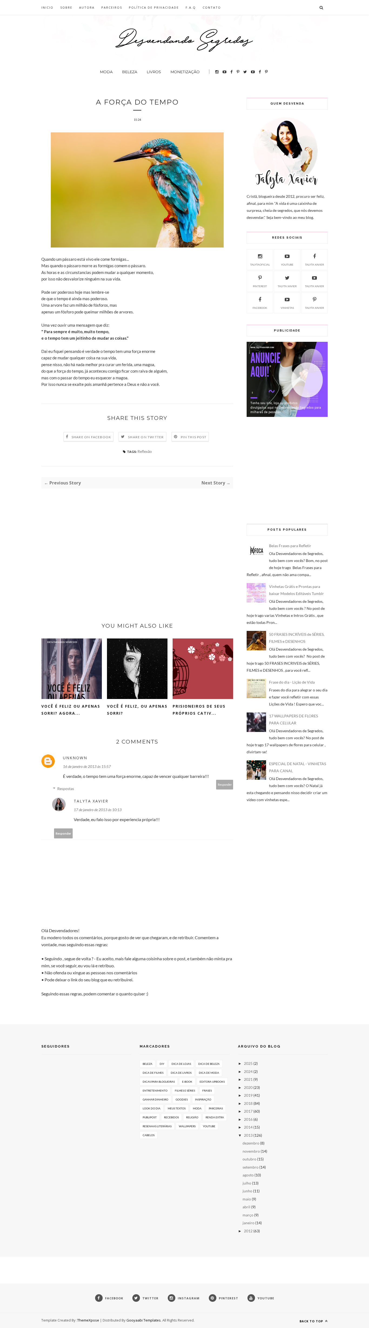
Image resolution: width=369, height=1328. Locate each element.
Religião (192, 1117)
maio (247, 1199)
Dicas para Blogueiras (159, 1081)
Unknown (75, 757)
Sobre (66, 7)
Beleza (129, 71)
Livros (154, 71)
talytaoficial (260, 264)
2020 (248, 1087)
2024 (248, 1071)
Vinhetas (287, 307)
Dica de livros (181, 1072)
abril (246, 1207)
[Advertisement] (137, 546)
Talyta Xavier (91, 801)
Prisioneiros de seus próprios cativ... (199, 710)
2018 (248, 1103)
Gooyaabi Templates (143, 1320)
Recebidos (171, 1117)
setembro (251, 1167)
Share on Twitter (146, 437)
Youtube (287, 264)
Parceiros (111, 7)
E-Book (187, 1081)
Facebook (260, 307)
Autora (87, 7)
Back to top (312, 1321)
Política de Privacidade (154, 7)
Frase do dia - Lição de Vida (292, 682)
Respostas (65, 788)
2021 (248, 1079)
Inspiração (203, 1099)
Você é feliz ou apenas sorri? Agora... (70, 710)
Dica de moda (209, 1072)
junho (247, 1191)
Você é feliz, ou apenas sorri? (137, 710)
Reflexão (144, 451)
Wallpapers (187, 1126)
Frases (207, 1090)
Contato (212, 7)
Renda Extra (215, 1117)
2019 (248, 1095)
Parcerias (216, 1108)
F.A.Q (191, 7)
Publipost (150, 1117)
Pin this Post (194, 437)
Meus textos (177, 1108)
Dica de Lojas (181, 1063)
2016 (248, 1119)
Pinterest (260, 286)
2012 (248, 1231)
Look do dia (151, 1108)
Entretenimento (155, 1090)
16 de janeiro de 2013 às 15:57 (87, 766)
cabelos (149, 1135)
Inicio (47, 7)
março (248, 1215)
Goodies (182, 1099)
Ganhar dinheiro (155, 1099)
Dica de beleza (209, 1063)
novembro (251, 1151)
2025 (248, 1063)
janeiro (248, 1222)
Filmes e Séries (185, 1090)
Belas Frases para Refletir (290, 545)
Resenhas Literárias (157, 1126)
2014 (248, 1127)
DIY (162, 1063)
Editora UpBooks (212, 1081)
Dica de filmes (153, 1072)
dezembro (251, 1143)
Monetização (185, 71)
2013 (248, 1135)
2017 (248, 1111)
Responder (225, 784)
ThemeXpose (88, 1320)
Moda (106, 71)
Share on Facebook (91, 437)
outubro (249, 1159)
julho (247, 1183)
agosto (248, 1175)
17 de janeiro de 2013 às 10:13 (98, 809)
